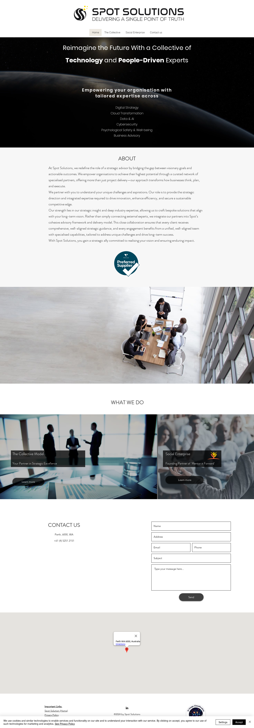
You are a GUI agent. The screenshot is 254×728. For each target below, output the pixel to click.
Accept (239, 722)
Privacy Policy (52, 715)
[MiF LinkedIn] (127, 708)
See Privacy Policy (65, 723)
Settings (223, 722)
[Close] (250, 722)
